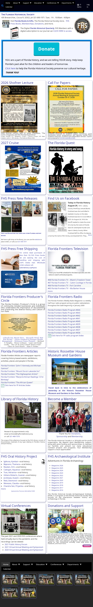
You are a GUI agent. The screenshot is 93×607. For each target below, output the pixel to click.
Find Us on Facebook (63, 198)
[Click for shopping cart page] (6, 24)
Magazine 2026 (57, 465)
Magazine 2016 (57, 490)
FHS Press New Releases (19, 198)
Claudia (15, 483)
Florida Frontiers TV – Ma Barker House (68, 288)
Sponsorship (61, 436)
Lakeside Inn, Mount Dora (13, 338)
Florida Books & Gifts (24, 21)
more (50, 291)
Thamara (16, 464)
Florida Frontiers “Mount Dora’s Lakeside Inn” (20, 371)
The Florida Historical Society (17, 14)
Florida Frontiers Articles (19, 351)
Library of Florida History (19, 399)
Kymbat (14, 461)
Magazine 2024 (57, 470)
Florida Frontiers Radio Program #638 (64, 327)
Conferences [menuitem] (50, 3)
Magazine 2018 (57, 485)
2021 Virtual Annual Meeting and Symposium (24, 547)
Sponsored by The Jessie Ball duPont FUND (23, 491)
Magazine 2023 (57, 473)
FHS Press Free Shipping (19, 248)
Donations (39, 23)
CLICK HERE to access (62, 31)
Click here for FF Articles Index (17, 385)
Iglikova (7, 461)
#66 (49, 285)
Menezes (7, 483)
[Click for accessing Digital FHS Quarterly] (14, 33)
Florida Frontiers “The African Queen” (17, 382)
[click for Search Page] (2, 5)
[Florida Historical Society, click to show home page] (82, 25)
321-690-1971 (22, 242)
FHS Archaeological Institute (69, 456)
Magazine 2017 (57, 488)
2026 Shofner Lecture (17, 82)
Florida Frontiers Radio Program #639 (64, 324)
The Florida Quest (61, 143)
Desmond (12, 480)
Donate (46, 49)
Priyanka (19, 486)
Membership (77, 436)
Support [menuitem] (25, 3)
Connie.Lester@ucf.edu (67, 138)
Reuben (7, 467)
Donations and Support (65, 505)
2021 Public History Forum (16, 544)
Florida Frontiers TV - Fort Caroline (66, 285)
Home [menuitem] (8, 3)
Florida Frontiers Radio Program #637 (64, 330)
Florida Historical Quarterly (42, 28)
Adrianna (12, 472)
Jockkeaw (8, 478)
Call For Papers (59, 82)
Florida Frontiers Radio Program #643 (64, 313)
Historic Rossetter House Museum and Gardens (66, 353)
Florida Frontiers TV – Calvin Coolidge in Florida (71, 282)
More (90, 235)
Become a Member (62, 399)
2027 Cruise (10, 143)
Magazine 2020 (57, 480)
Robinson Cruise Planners (25, 341)
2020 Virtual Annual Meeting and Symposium (24, 550)
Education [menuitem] (37, 3)
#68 (49, 280)
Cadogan (7, 469)
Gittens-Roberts (10, 475)
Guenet (21, 475)
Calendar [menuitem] (9, 7)
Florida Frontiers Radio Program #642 (64, 315)
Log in (88, 5)
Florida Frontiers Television (68, 248)
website (37, 239)
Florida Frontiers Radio (65, 296)
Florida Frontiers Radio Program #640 (64, 321)
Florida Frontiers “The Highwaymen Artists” (19, 374)
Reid (5, 480)
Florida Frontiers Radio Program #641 (64, 318)
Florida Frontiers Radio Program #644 (64, 310)
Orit (13, 467)
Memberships (28, 23)
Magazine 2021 (57, 478)
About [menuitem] (15, 3)
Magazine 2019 (57, 483)
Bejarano (7, 464)
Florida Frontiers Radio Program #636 (64, 332)
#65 (49, 288)
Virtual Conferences (16, 505)
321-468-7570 (15, 436)
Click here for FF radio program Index (67, 335)
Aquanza (16, 469)
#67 (49, 282)
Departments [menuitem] (66, 3)
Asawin (15, 478)
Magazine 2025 (57, 468)
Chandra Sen (9, 486)
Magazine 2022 (57, 475)
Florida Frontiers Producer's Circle (22, 298)
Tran (5, 472)
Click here (10, 68)
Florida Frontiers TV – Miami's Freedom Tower (71, 280)
